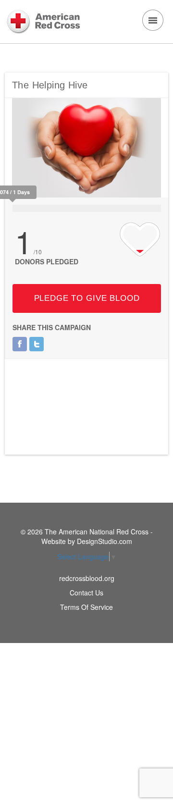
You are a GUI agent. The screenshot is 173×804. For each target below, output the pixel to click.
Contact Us (86, 592)
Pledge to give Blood (87, 298)
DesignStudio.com (104, 541)
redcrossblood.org (86, 578)
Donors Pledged (46, 261)
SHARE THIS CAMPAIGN (51, 327)
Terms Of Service (86, 607)
